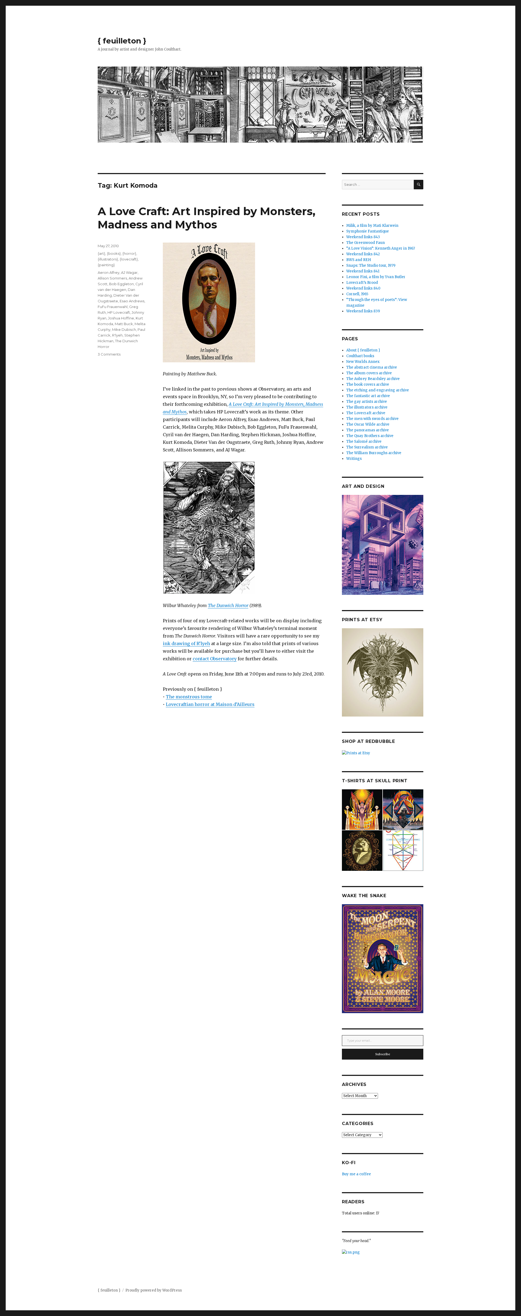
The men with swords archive (372, 418)
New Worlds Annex (363, 361)
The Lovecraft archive (365, 413)
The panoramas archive (367, 430)
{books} (114, 253)
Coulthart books (360, 356)
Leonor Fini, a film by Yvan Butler (375, 277)
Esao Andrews (132, 301)
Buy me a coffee (356, 1174)
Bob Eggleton (121, 284)
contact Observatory (215, 658)
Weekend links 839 (363, 311)
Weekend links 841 (362, 271)
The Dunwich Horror (228, 605)
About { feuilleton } (363, 350)
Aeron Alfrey (108, 272)
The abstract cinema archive (371, 367)
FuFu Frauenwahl (113, 306)
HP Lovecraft (118, 312)
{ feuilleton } (122, 40)
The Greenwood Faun (365, 242)
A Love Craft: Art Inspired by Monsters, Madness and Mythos (206, 218)
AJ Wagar (129, 272)
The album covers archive (369, 373)
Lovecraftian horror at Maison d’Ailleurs (210, 704)
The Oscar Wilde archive (367, 424)
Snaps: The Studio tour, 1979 (370, 265)
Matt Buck (124, 324)
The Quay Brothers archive (369, 436)
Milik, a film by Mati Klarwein (372, 225)
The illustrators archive (366, 407)
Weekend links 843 (363, 237)
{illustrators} (108, 259)
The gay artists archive (366, 401)
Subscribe (382, 1054)
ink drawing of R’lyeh (186, 643)
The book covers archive (367, 384)
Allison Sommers (112, 278)
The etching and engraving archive (377, 390)
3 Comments (109, 354)
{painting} (106, 265)
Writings (354, 458)
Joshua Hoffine (121, 318)
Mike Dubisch (124, 329)
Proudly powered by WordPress (153, 1290)
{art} (101, 253)
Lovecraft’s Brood (362, 282)
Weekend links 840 (363, 288)
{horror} (129, 253)
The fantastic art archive (368, 396)
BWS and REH (358, 259)
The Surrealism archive (367, 447)
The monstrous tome (189, 696)
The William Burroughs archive (373, 453)
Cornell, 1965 (357, 294)
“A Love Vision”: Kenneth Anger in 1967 (380, 248)
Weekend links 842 (363, 254)
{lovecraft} (129, 259)
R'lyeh (117, 335)
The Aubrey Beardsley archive (373, 378)
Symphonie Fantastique (367, 231)
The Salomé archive (364, 441)
